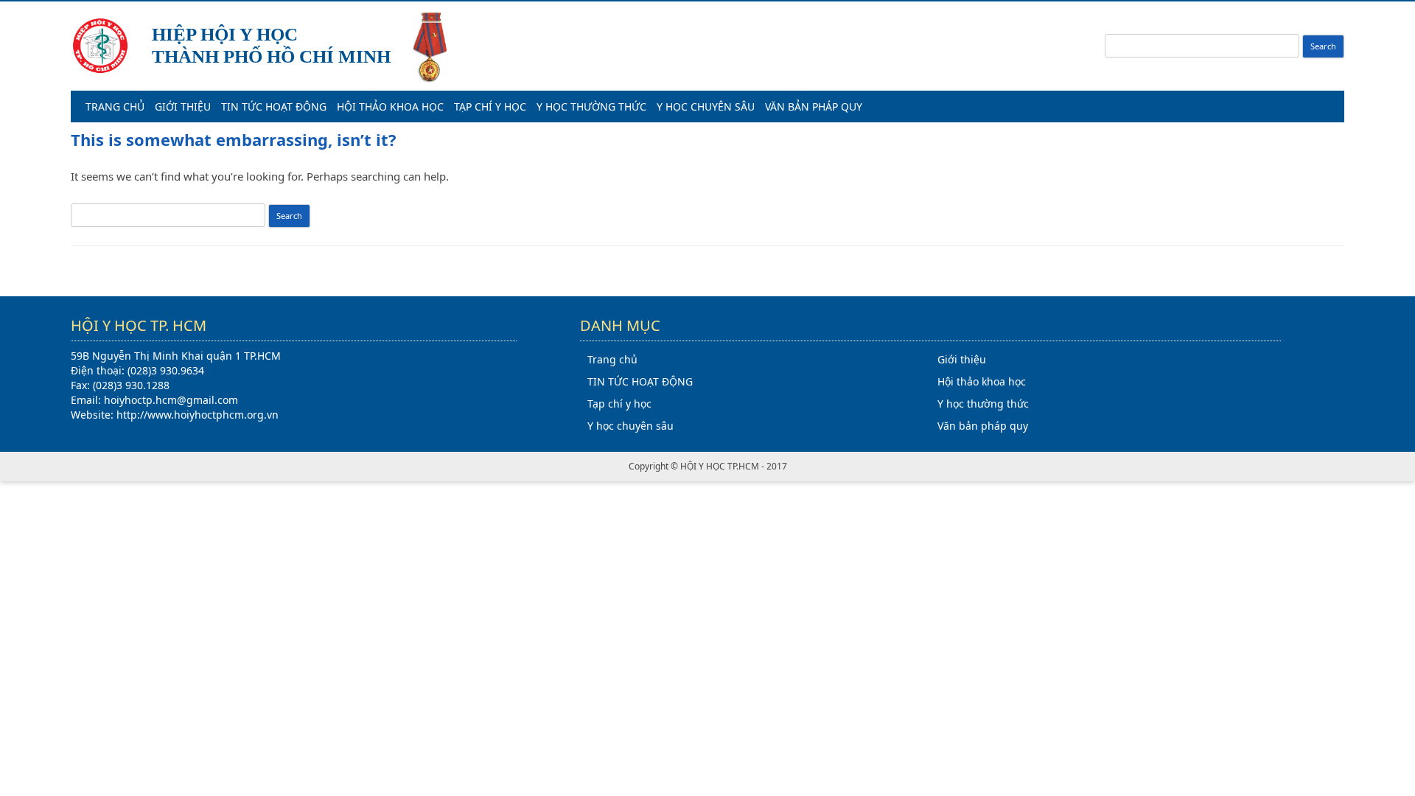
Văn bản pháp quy (813, 107)
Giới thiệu (183, 107)
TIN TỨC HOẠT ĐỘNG (273, 107)
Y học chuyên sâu (706, 107)
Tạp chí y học (490, 107)
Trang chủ (114, 107)
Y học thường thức (591, 107)
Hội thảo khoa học (390, 107)
